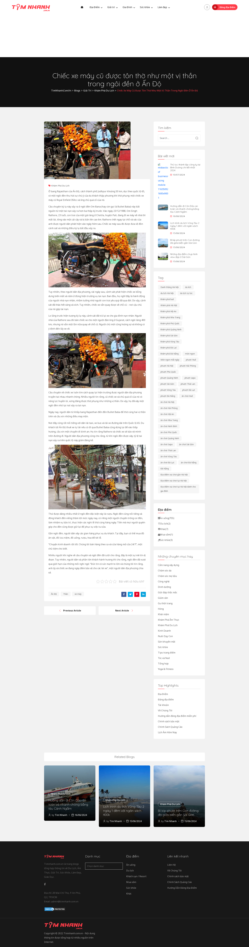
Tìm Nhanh (61, 815)
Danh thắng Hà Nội (170, 287)
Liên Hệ (171, 864)
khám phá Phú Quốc (170, 323)
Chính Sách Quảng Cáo (170, 726)
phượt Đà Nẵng (168, 396)
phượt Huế (191, 359)
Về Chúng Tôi (165, 710)
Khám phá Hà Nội (169, 305)
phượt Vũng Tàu (168, 390)
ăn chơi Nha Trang (169, 420)
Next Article (122, 610)
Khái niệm (163, 614)
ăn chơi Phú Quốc (169, 432)
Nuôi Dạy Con (165, 636)
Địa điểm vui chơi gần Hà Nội (174, 474)
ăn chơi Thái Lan (168, 450)
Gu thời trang (165, 603)
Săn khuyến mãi (166, 641)
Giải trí (111, 7)
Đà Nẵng (165, 468)
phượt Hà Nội (167, 365)
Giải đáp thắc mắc (167, 592)
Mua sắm (166, 534)
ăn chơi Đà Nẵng (188, 462)
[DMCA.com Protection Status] (55, 909)
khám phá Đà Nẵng (170, 353)
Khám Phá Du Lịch (60, 185)
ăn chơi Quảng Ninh (170, 438)
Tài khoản (163, 705)
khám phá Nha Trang (170, 317)
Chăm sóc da (164, 570)
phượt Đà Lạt (188, 390)
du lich (188, 287)
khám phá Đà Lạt (169, 347)
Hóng (161, 608)
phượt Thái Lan (188, 384)
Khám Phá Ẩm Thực (168, 619)
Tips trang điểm (166, 652)
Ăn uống (167, 518)
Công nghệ (163, 581)
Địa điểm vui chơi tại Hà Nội (174, 480)
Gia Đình (127, 7)
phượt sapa (190, 377)
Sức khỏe (145, 7)
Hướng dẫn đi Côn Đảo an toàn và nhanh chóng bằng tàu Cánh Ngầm (184, 209)
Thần (65, 594)
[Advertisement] (124, 36)
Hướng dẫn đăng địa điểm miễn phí (177, 716)
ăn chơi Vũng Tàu (169, 456)
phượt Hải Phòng (188, 365)
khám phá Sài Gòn (169, 335)
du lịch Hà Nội (167, 293)
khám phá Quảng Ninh (171, 329)
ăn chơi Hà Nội (167, 402)
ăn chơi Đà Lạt (167, 462)
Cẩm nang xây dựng (168, 565)
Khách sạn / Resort (136, 876)
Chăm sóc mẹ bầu (167, 576)
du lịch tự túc (186, 293)
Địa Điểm (95, 7)
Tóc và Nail (164, 658)
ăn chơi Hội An (167, 414)
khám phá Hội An (168, 311)
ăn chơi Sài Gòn (186, 444)
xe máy (78, 594)
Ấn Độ (54, 594)
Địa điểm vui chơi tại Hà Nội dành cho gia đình (178, 488)
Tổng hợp (163, 663)
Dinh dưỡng (164, 587)
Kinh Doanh (164, 630)
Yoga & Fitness (165, 669)
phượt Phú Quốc (168, 371)
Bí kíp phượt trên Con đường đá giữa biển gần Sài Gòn (185, 241)
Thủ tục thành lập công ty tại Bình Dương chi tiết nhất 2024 (185, 167)
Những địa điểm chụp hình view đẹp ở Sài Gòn (184, 255)
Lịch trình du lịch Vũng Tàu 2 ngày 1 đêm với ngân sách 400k (184, 226)
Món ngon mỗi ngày (170, 359)
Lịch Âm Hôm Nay (167, 732)
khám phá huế (167, 299)
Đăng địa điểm (166, 699)
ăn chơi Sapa (166, 444)
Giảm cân (163, 597)
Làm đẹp (162, 7)
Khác (164, 529)
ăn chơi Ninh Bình (169, 426)
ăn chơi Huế (187, 396)
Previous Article (72, 610)
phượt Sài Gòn (167, 384)
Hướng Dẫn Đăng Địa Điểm (182, 887)
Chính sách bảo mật (168, 721)
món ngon (190, 353)
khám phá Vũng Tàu (170, 341)
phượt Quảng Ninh (169, 377)
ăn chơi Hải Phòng (169, 408)
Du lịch (165, 523)
